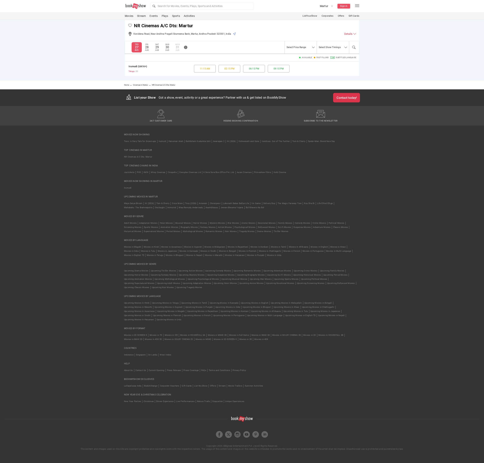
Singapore (141, 355)
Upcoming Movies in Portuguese (229, 315)
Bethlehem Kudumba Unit (198, 141)
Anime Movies (248, 223)
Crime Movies (319, 223)
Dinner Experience (165, 401)
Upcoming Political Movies (314, 279)
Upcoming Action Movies (190, 271)
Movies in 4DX (261, 339)
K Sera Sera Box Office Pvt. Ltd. (218, 172)
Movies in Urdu (274, 255)
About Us (128, 370)
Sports (176, 15)
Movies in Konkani (259, 247)
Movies (129, 15)
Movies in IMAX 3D (260, 335)
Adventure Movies (321, 227)
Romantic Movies (214, 231)
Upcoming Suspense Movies (221, 275)
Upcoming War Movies (261, 279)
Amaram (203, 203)
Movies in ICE (171, 335)
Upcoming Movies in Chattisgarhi (318, 307)
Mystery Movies (217, 223)
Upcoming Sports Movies (286, 279)
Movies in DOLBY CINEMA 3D (286, 335)
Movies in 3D (245, 339)
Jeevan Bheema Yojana (232, 207)
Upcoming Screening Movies (311, 283)
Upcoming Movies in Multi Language (265, 315)
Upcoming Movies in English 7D (300, 315)
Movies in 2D (309, 335)
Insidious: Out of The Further (276, 141)
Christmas (148, 401)
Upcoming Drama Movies (136, 271)
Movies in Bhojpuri (175, 255)
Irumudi (162, 141)
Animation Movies (169, 227)
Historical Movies (132, 231)
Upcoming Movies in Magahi (171, 311)
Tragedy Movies (247, 231)
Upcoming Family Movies (332, 271)
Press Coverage (191, 370)
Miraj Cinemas (158, 172)
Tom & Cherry (298, 141)
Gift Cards (354, 16)
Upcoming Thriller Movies (163, 271)
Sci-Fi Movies (284, 227)
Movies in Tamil (278, 247)
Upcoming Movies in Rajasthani (202, 311)
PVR (139, 172)
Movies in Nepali (194, 255)
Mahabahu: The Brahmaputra (138, 207)
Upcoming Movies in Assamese (139, 311)
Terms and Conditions (219, 370)
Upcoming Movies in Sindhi (137, 315)
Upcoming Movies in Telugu (165, 303)
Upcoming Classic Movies (136, 287)
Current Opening (156, 370)
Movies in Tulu (148, 251)
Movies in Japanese (167, 251)
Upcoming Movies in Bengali (318, 303)
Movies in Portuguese (313, 251)
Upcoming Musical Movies (234, 279)
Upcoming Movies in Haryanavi (139, 319)
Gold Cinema (280, 172)
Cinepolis (172, 172)
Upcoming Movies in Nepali (331, 315)
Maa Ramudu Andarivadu (191, 207)
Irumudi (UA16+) (138, 66)
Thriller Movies (281, 231)
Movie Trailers (235, 386)
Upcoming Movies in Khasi (286, 307)
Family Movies (285, 223)
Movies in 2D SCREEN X (135, 335)
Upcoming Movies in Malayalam (286, 303)
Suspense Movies (302, 227)
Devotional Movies (267, 223)
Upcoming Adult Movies (168, 283)
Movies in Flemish (247, 251)
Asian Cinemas (244, 172)
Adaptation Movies (148, 223)
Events (154, 15)
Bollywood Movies (266, 227)
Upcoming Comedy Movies (218, 271)
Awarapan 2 (218, 141)
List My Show (200, 386)
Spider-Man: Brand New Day (321, 141)
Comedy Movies (302, 223)
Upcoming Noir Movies (163, 287)
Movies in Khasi (338, 247)
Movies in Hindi (151, 247)
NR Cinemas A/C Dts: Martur (138, 157)
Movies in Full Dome (239, 335)
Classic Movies (340, 227)
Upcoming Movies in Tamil (194, 303)
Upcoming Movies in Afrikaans (266, 311)
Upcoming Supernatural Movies (139, 283)
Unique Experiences (234, 401)
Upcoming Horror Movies (136, 275)
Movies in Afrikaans (298, 247)
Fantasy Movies (208, 227)
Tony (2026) (190, 203)
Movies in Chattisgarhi (270, 251)
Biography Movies (189, 227)
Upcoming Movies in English (254, 303)
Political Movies (336, 223)
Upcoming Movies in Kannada (224, 303)
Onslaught (160, 207)
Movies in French (291, 251)
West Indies (165, 355)
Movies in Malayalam (214, 247)
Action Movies (225, 227)
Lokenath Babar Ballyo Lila (236, 203)
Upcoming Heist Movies (225, 283)
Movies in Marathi (214, 255)
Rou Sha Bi (309, 203)
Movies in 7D (156, 335)
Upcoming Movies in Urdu (169, 319)
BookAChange (150, 386)
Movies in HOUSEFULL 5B (330, 335)
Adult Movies (130, 223)
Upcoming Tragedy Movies (189, 287)
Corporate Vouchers (169, 386)
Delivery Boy (269, 203)
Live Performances (185, 401)
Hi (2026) (231, 141)
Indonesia (128, 355)
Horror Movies (200, 223)
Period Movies (173, 231)
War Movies (233, 223)
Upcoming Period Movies (335, 275)
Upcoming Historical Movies (307, 275)
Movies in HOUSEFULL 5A (192, 335)
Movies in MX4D (203, 339)
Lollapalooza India (133, 386)
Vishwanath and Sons (248, 141)
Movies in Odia (131, 251)
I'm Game (256, 203)
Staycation (217, 401)
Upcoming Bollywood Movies (341, 283)
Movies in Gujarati (193, 247)
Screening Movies (132, 227)
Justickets (129, 172)
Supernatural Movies (154, 231)
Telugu (132, 71)
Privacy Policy (239, 370)
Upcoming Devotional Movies (280, 283)
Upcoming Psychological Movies (203, 279)
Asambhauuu (212, 207)
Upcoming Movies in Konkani (234, 311)
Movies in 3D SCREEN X (225, 339)
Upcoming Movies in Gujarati (168, 307)
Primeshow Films (262, 172)
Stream (141, 15)
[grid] (242, 69)
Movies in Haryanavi (235, 255)
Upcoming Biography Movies (251, 275)
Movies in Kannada (188, 251)
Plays (165, 15)
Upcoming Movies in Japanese (325, 311)
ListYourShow (309, 16)
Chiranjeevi (215, 203)
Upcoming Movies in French (197, 315)
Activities (189, 15)
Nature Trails (203, 401)
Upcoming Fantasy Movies (163, 275)
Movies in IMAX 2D (133, 339)
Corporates (327, 16)
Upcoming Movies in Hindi (137, 303)
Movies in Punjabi (255, 255)
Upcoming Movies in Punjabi (199, 307)
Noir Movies (231, 231)
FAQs (203, 370)
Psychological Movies (245, 227)
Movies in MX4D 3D (217, 335)
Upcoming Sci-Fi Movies (279, 275)
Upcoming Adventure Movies (277, 271)
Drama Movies (264, 231)
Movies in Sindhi (208, 251)
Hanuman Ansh (175, 141)
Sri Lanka (152, 355)
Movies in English (319, 247)
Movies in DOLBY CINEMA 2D (178, 339)
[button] (202, 6)
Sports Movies (151, 227)
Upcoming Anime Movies (251, 283)
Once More (177, 203)
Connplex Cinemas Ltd (190, 172)
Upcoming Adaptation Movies (197, 283)
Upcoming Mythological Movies (169, 279)
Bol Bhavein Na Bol (255, 207)
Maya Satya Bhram (133, 203)
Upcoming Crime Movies (305, 271)
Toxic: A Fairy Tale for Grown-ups (140, 141)
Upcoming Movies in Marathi (138, 307)
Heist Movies (166, 223)
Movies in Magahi (132, 247)
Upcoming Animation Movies (138, 279)
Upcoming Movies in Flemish (167, 315)
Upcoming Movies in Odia (227, 307)
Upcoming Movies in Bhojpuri (257, 307)
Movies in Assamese (171, 247)
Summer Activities (254, 386)
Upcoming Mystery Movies (192, 275)
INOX (146, 172)
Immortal (171, 207)
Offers (341, 16)
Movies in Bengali (227, 251)
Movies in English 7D (134, 255)
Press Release (174, 370)
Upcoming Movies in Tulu (295, 311)
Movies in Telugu (155, 255)
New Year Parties (132, 401)
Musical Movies (183, 223)
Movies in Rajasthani (238, 247)
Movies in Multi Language (338, 251)
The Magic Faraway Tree (290, 203)
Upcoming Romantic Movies (247, 271)
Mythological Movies (193, 231)
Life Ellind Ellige (325, 203)
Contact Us (140, 370)
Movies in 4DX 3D (153, 339)
